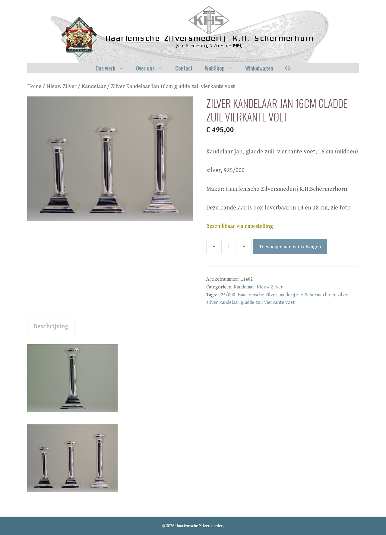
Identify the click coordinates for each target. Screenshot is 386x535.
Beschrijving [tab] (50, 326)
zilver (343, 295)
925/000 (226, 295)
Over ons (145, 68)
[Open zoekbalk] (288, 68)
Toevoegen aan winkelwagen (290, 246)
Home (34, 86)
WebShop (215, 68)
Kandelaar (94, 86)
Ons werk (105, 68)
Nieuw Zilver (61, 86)
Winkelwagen (259, 68)
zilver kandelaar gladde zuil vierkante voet (250, 302)
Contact (184, 68)
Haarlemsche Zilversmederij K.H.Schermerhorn (286, 295)
